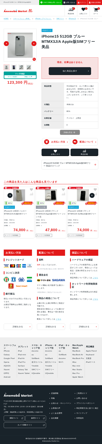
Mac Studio (77, 369)
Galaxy (7, 355)
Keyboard (90, 355)
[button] (9, 195)
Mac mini (76, 366)
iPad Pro (22, 362)
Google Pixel (9, 358)
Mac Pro (76, 373)
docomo (35, 351)
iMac (74, 362)
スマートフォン (10, 347)
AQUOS (7, 366)
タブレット (23, 347)
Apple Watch (77, 377)
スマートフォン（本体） (22, 18)
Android (7, 377)
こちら (58, 319)
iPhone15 (72, 18)
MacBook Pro (78, 358)
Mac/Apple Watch (77, 347)
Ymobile (35, 366)
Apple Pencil (91, 351)
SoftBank (35, 358)
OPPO (6, 373)
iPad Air (21, 358)
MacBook (76, 351)
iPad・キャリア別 (64, 347)
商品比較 (84, 154)
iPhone (7, 351)
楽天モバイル (37, 362)
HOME (6, 18)
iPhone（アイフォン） (43, 18)
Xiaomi (7, 369)
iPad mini (22, 355)
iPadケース (90, 362)
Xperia (6, 362)
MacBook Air (77, 355)
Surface (21, 366)
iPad (20, 351)
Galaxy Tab (23, 369)
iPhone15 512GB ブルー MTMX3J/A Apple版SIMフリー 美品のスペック (67, 164)
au (33, 355)
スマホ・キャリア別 (37, 347)
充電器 (88, 358)
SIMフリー (60, 18)
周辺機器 (90, 347)
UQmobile (36, 373)
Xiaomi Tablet (24, 373)
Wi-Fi (61, 362)
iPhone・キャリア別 (51, 347)
